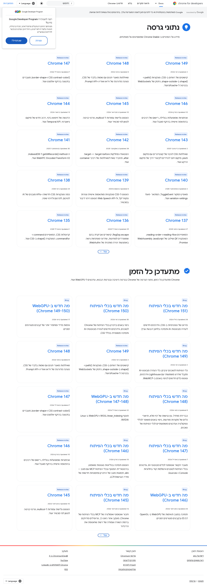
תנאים (201, 581)
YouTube (64, 560)
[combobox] (60, 3)
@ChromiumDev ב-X (58, 556)
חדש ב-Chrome (115, 3)
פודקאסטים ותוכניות (127, 569)
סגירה (38, 40)
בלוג (130, 3)
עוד (103, 251)
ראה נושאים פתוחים (195, 560)
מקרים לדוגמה (129, 560)
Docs (161, 3)
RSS (66, 569)
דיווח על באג (198, 556)
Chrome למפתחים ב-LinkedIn (55, 565)
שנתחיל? (16, 40)
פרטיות (192, 581)
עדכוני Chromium (128, 556)
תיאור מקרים (143, 3)
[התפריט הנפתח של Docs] (155, 3)
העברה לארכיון (129, 565)
